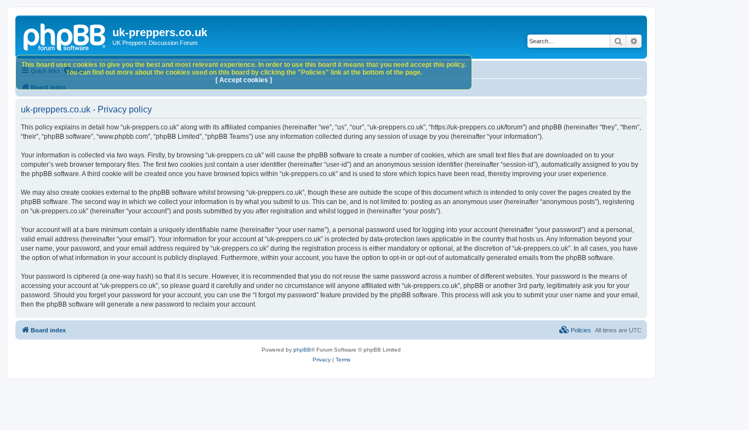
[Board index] (65, 35)
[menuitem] (575, 330)
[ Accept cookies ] (243, 80)
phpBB (302, 350)
